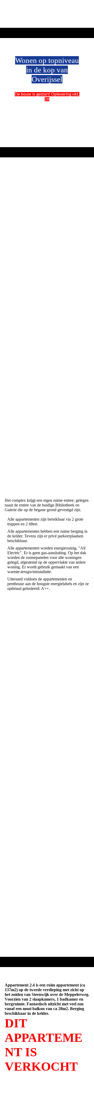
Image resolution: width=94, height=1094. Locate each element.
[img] (47, 14)
